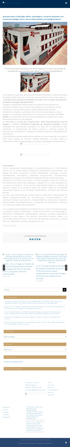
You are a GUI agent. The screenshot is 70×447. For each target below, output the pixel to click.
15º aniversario (53, 390)
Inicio (50, 382)
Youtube (6, 412)
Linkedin (6, 414)
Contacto (51, 395)
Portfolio (51, 387)
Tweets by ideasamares (13, 362)
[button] (4, 268)
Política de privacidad (33, 439)
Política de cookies (45, 439)
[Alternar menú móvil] (66, 3)
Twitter (5, 410)
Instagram (6, 417)
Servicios (51, 385)
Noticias (14, 225)
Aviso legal (23, 439)
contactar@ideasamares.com (35, 390)
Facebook (6, 407)
